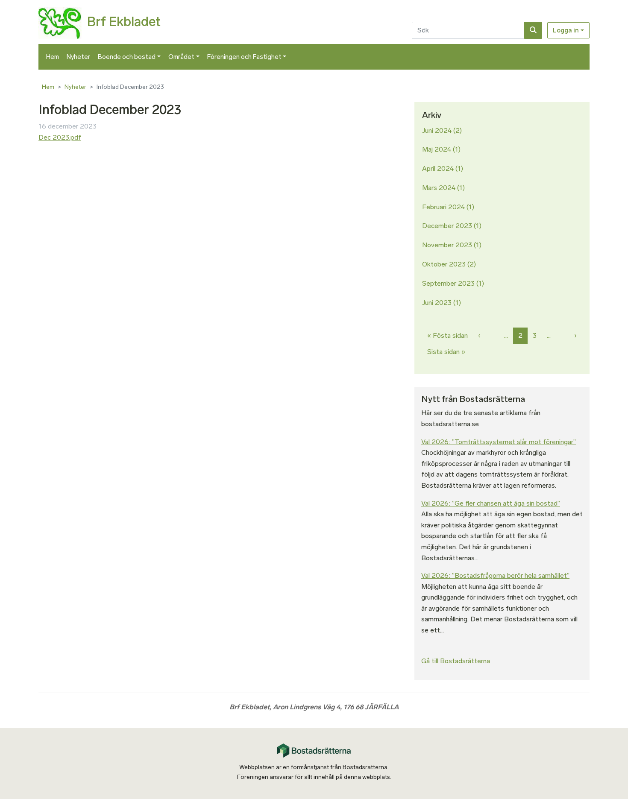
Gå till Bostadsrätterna (455, 661)
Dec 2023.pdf (59, 137)
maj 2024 (436, 149)
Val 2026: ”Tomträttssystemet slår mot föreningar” (498, 442)
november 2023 (447, 245)
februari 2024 (443, 207)
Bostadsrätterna (365, 767)
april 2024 (438, 168)
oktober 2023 (444, 264)
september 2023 (448, 283)
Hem (52, 57)
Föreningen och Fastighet (244, 57)
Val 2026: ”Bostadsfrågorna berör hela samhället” (495, 575)
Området (181, 57)
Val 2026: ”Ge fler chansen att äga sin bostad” (490, 503)
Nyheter (78, 57)
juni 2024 (437, 130)
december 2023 (447, 226)
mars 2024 (438, 188)
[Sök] (533, 30)
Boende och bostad (127, 57)
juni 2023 (437, 303)
